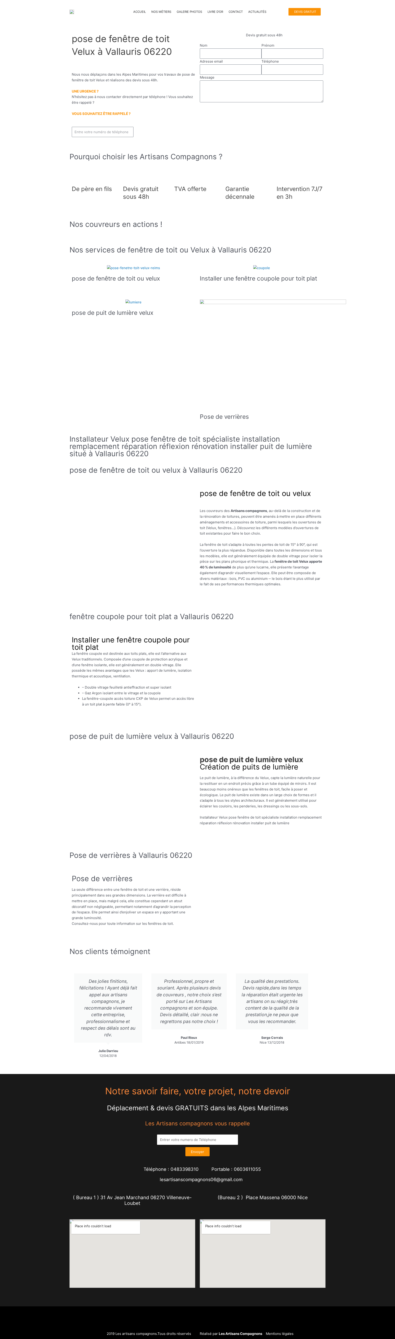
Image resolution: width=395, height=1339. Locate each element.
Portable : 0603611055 (236, 1169)
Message (207, 77)
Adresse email (211, 61)
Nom (203, 45)
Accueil (139, 11)
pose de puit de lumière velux (112, 312)
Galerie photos (189, 11)
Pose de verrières (224, 416)
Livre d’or (215, 11)
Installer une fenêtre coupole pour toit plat (258, 278)
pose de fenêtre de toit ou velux (116, 278)
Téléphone (270, 61)
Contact (236, 11)
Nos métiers (161, 11)
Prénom (268, 45)
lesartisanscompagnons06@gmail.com (201, 1179)
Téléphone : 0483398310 (171, 1169)
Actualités (257, 11)
